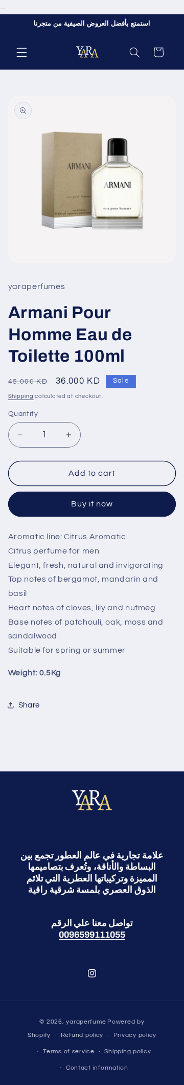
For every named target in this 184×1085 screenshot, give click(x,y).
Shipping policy (127, 1051)
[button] (21, 52)
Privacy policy (134, 1035)
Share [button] (29, 705)
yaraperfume (86, 1022)
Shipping (21, 396)
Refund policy (82, 1035)
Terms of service (69, 1051)
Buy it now (92, 504)
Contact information (97, 1068)
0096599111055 (92, 935)
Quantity (23, 413)
